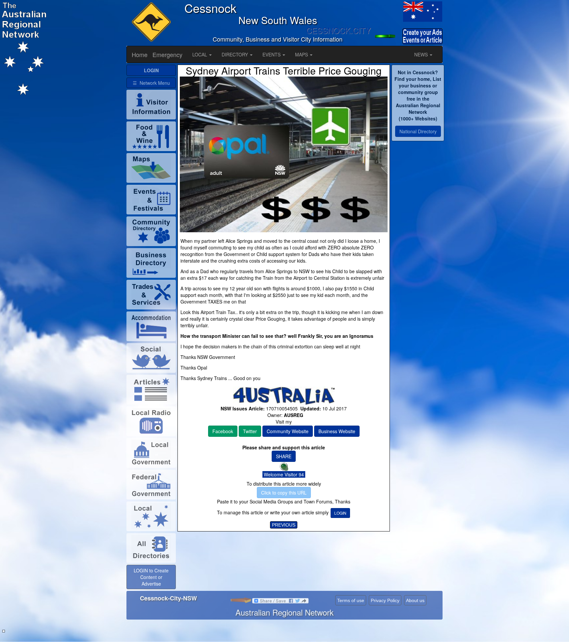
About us (415, 600)
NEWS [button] (421, 54)
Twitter (250, 431)
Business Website (336, 431)
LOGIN (340, 513)
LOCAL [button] (200, 54)
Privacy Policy (385, 600)
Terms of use (350, 600)
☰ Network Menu (151, 83)
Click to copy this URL (284, 492)
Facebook (222, 431)
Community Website (288, 431)
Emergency (167, 54)
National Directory (418, 131)
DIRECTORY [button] (235, 54)
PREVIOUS (283, 525)
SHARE (283, 456)
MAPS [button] (302, 54)
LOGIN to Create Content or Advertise (151, 577)
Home (140, 54)
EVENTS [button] (272, 54)
